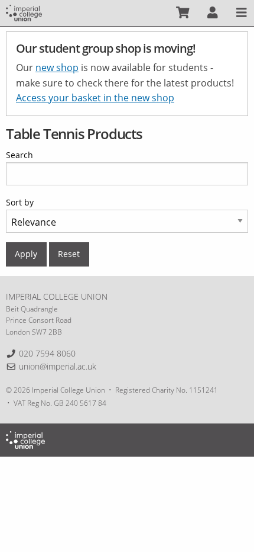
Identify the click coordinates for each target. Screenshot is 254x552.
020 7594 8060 (47, 353)
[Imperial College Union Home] (24, 11)
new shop (57, 67)
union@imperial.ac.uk (57, 366)
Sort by (20, 202)
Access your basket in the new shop (95, 97)
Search (19, 155)
